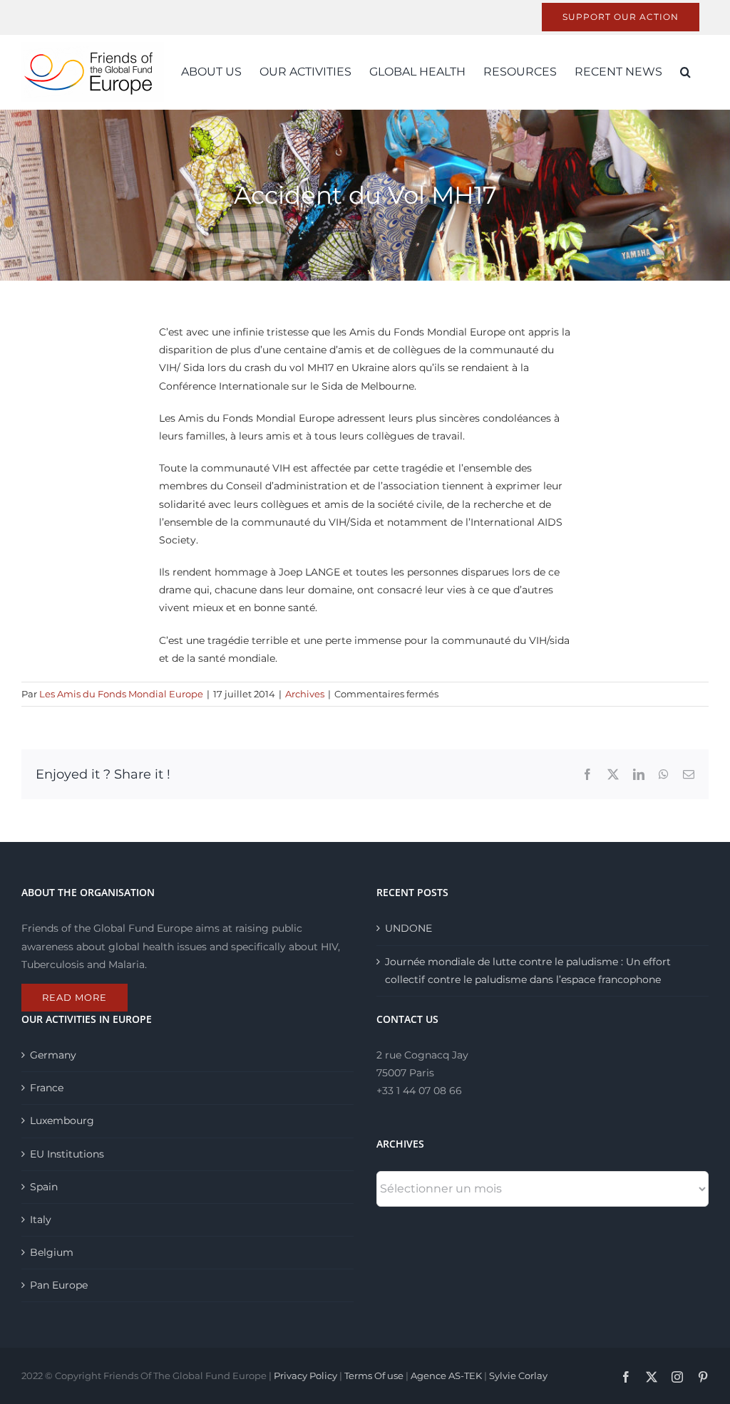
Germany (53, 1055)
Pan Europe (59, 1285)
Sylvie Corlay (518, 1375)
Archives (304, 694)
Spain (44, 1186)
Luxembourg (62, 1120)
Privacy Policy (305, 1375)
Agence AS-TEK (446, 1375)
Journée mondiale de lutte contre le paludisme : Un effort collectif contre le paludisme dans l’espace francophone (528, 970)
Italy (40, 1219)
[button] (685, 72)
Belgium (51, 1252)
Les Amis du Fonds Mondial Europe (121, 694)
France (46, 1087)
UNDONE (408, 928)
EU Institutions (67, 1154)
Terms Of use (373, 1375)
